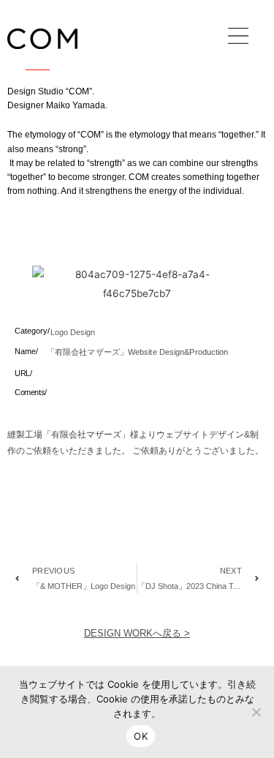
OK (141, 736)
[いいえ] (255, 712)
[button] (238, 38)
